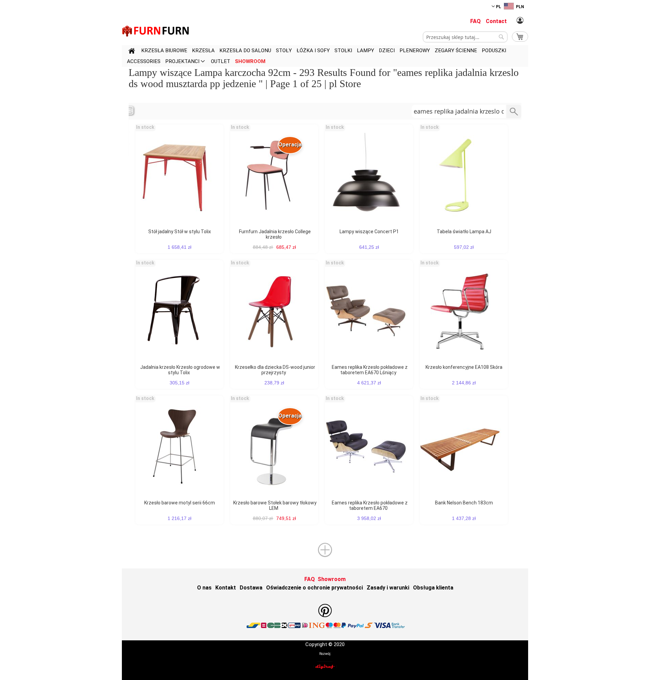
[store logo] (156, 31)
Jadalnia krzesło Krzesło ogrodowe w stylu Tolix (180, 369)
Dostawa (251, 587)
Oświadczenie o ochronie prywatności (314, 587)
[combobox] (465, 37)
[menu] (325, 56)
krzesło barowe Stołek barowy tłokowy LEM (275, 505)
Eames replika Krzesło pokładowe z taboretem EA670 (370, 505)
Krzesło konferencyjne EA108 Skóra (464, 367)
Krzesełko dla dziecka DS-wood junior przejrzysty (275, 369)
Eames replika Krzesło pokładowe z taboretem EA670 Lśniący (370, 369)
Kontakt (225, 587)
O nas (204, 587)
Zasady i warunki (388, 587)
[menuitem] (164, 50)
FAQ (475, 21)
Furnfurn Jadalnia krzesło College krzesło (275, 234)
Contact (496, 21)
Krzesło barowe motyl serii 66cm (179, 502)
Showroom (332, 579)
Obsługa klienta (433, 587)
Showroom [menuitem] (250, 61)
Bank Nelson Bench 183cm (464, 502)
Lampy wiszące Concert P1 (369, 231)
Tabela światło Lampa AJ (464, 231)
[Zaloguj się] (520, 21)
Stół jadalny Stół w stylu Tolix (179, 231)
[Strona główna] (131, 51)
